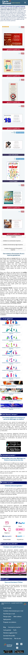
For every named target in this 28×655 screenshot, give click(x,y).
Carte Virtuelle (7, 608)
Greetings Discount (9, 645)
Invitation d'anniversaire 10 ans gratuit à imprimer (11, 325)
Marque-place (7, 616)
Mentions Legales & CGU (10, 633)
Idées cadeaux (17, 616)
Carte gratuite (7, 630)
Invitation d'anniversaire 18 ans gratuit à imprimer (11, 378)
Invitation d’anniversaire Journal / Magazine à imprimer (11, 401)
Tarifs (14, 630)
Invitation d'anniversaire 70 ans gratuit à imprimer (11, 371)
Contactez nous (7, 638)
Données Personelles (9, 635)
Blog (4, 627)
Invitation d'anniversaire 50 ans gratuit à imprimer (11, 356)
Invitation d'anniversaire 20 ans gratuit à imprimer (11, 333)
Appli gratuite (7, 619)
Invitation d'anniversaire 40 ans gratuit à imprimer (11, 348)
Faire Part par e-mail (9, 613)
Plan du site (17, 638)
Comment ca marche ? (14, 627)
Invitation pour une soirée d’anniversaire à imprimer (11, 409)
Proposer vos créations (9, 622)
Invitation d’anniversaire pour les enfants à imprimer (11, 393)
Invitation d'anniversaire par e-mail (13, 611)
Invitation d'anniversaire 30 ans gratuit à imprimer (11, 340)
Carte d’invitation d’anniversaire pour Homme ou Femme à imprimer (11, 386)
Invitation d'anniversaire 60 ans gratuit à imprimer (11, 363)
